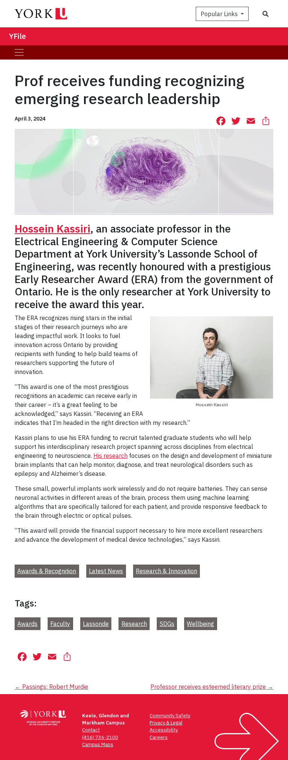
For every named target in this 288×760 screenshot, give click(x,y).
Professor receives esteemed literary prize (211, 686)
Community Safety (170, 715)
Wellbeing (200, 623)
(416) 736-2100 (100, 737)
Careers (159, 737)
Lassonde (96, 623)
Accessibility (164, 730)
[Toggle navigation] (19, 52)
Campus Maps (97, 744)
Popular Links (220, 14)
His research (110, 455)
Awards (27, 623)
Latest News (106, 571)
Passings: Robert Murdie (51, 686)
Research (134, 623)
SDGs (167, 623)
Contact (91, 730)
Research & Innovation (166, 571)
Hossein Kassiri (52, 228)
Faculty (60, 623)
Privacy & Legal (166, 723)
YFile (17, 36)
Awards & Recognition (46, 571)
